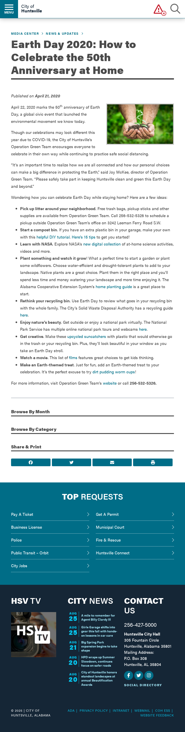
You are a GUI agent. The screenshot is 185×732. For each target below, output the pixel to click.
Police (16, 540)
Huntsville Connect (113, 552)
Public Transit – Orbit (30, 552)
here (24, 315)
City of (31, 9)
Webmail (142, 710)
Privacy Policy (94, 710)
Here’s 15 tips (83, 237)
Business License (26, 527)
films (73, 357)
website (110, 383)
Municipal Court (110, 527)
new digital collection (102, 244)
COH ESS (162, 710)
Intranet (121, 710)
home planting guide (114, 286)
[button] (159, 9)
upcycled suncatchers (86, 336)
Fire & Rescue (108, 540)
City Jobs (19, 565)
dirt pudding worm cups (113, 371)
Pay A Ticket (22, 514)
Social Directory (143, 685)
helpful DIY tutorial (53, 237)
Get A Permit (107, 514)
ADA (71, 710)
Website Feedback (157, 715)
